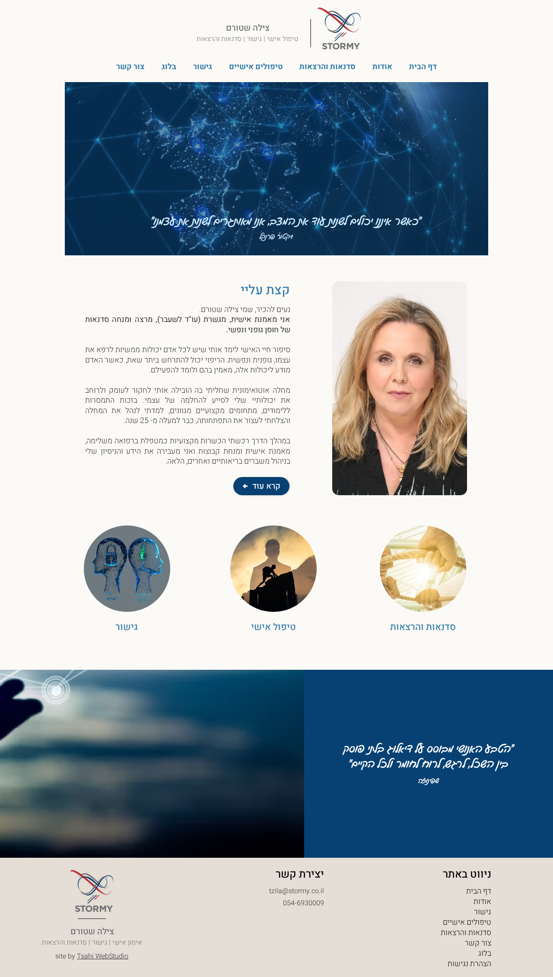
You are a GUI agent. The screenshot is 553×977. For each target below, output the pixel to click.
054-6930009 (303, 903)
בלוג (484, 953)
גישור (482, 912)
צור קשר (478, 943)
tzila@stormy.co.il (296, 891)
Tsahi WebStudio (102, 956)
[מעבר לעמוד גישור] (127, 579)
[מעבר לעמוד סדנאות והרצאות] (423, 579)
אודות (482, 902)
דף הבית (478, 891)
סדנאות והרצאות (466, 933)
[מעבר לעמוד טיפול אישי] (273, 579)
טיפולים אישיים (467, 922)
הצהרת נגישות (469, 964)
